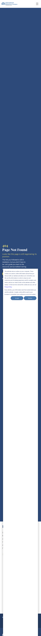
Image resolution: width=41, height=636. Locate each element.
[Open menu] (37, 4)
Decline (30, 298)
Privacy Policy (8, 287)
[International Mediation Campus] (9, 4)
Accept (17, 298)
